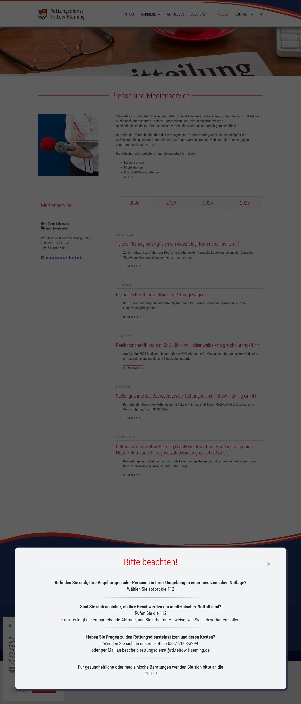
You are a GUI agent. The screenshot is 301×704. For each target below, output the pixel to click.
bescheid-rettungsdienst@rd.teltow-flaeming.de (166, 650)
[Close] (268, 564)
